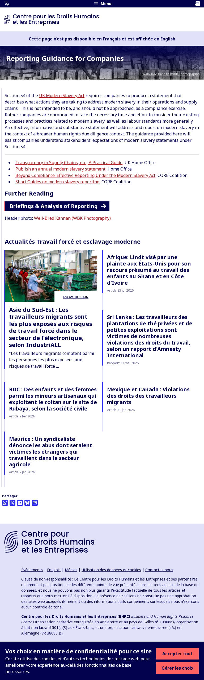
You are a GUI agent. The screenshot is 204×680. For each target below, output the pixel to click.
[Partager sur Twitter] (12, 503)
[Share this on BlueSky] (27, 503)
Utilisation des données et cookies (111, 569)
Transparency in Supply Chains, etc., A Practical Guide (68, 162)
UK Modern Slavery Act (61, 95)
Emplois (54, 569)
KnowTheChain (75, 297)
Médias (71, 569)
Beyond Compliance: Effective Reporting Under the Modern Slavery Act (85, 175)
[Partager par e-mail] (35, 503)
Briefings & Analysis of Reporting (54, 206)
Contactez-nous (159, 569)
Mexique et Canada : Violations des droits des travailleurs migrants (148, 396)
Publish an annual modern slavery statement (60, 169)
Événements (32, 569)
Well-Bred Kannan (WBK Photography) (171, 74)
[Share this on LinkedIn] (20, 503)
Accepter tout (177, 654)
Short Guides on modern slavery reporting (57, 182)
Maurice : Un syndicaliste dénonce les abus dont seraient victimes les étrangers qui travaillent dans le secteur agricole (50, 451)
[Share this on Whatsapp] (5, 503)
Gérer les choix (177, 668)
